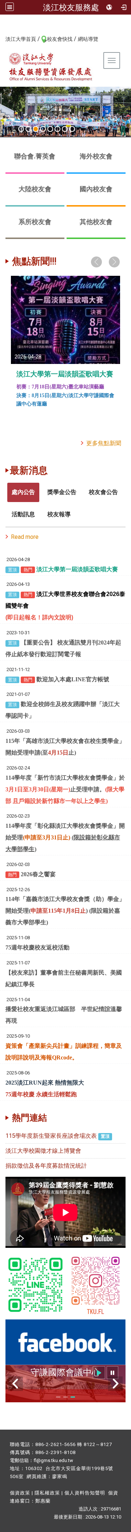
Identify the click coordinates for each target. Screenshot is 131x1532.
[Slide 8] (72, 129)
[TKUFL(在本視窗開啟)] (65, 1341)
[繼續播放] (99, 1372)
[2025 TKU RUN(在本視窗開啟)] (65, 112)
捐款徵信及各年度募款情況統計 (46, 1165)
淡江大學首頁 (20, 39)
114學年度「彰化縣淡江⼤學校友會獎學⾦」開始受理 (65, 837)
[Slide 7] (65, 129)
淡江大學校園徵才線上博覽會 (43, 1150)
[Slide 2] (28, 129)
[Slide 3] (36, 129)
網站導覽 (88, 39)
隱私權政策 (47, 1493)
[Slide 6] (57, 129)
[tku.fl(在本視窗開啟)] (96, 1284)
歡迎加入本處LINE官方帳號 (72, 679)
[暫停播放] (112, 1372)
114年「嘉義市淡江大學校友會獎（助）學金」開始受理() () (65, 910)
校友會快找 (59, 39)
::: (1, 39)
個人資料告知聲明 (84, 1493)
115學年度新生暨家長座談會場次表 (51, 1135)
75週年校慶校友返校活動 (37, 947)
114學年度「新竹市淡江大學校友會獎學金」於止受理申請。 (65, 789)
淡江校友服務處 (71, 7)
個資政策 (20, 1493)
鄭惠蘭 (43, 1501)
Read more (25, 536)
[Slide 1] (21, 129)
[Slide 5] (50, 129)
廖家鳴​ (59, 1476)
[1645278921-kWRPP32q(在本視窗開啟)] (35, 1284)
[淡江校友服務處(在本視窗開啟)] (50, 66)
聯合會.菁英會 (34, 156)
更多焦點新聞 (103, 443)
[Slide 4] (43, 129)
